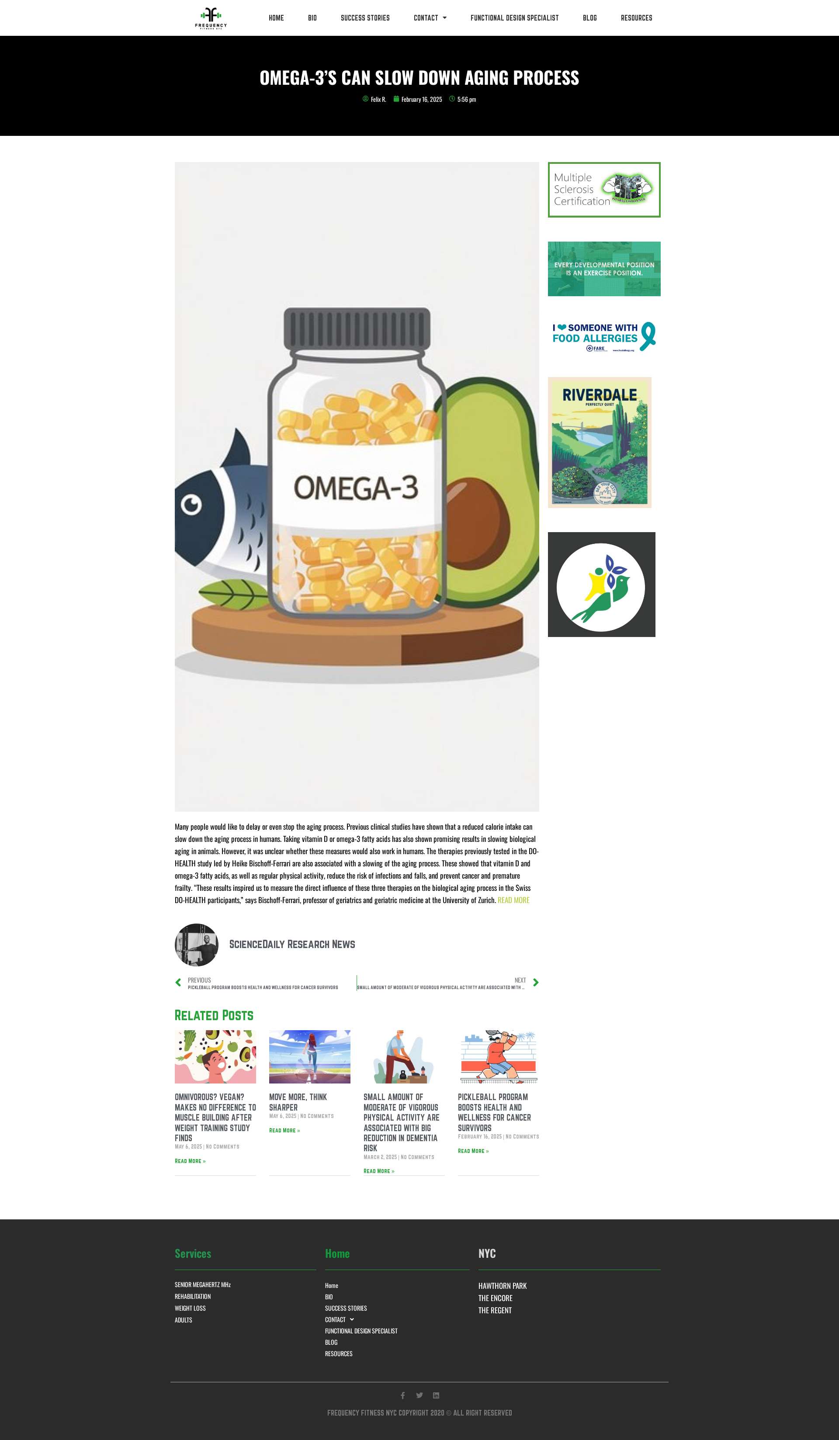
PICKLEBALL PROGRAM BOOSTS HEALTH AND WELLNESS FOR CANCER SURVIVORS (494, 1112)
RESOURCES (636, 18)
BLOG (590, 18)
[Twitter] (419, 1395)
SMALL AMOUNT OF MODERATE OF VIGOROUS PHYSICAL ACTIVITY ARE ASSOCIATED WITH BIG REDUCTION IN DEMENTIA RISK (402, 1122)
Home (276, 18)
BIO (312, 18)
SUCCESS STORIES (365, 18)
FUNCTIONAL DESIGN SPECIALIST (515, 18)
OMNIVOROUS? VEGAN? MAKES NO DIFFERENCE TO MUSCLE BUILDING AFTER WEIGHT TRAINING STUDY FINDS (215, 1117)
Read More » (190, 1161)
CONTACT (426, 18)
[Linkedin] (436, 1395)
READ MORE (514, 899)
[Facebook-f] (402, 1395)
